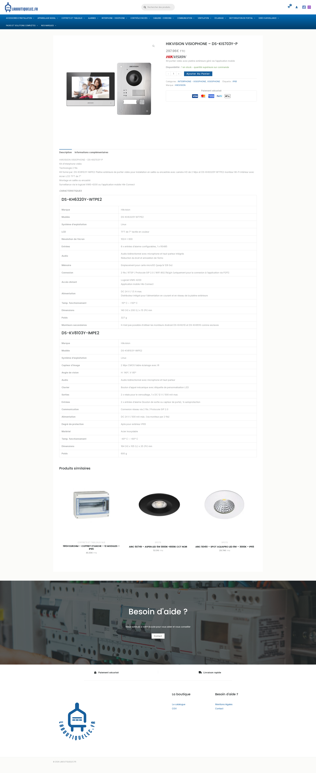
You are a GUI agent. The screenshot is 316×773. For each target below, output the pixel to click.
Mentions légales (223, 704)
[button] (153, 46)
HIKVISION (180, 85)
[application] (33, 18)
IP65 (235, 81)
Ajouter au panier (198, 73)
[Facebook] (304, 7)
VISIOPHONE (213, 81)
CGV (174, 708)
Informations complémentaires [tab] (91, 152)
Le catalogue (178, 704)
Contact (219, 708)
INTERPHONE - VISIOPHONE (192, 81)
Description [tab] (65, 152)
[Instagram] (309, 7)
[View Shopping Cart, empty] (288, 7)
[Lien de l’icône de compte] (297, 7)
